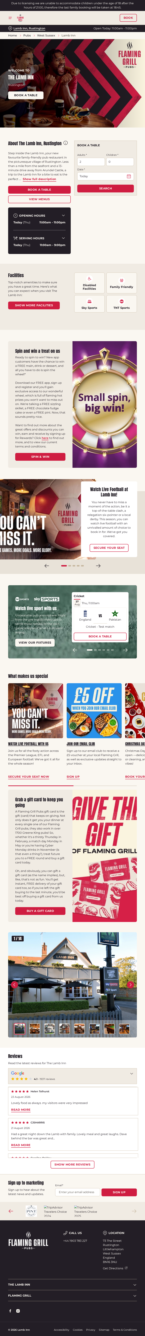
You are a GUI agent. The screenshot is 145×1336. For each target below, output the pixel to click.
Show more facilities (34, 305)
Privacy (90, 1329)
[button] (64, 565)
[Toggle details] (132, 1073)
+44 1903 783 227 (75, 1240)
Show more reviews (72, 1164)
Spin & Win (40, 456)
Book (128, 18)
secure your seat (109, 548)
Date (81, 169)
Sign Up (73, 776)
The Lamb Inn (19, 1284)
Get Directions (113, 1268)
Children (112, 155)
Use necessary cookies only (72, 704)
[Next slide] (98, 566)
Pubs (27, 35)
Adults (82, 155)
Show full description (39, 179)
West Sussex (46, 35)
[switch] (55, 680)
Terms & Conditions (125, 1329)
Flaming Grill (19, 1295)
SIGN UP (119, 1192)
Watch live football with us (28, 744)
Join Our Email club (81, 744)
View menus (39, 199)
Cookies (78, 1329)
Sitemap (104, 1329)
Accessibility (61, 1329)
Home (12, 35)
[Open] (10, 18)
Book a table (25, 95)
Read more (21, 1109)
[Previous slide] (47, 566)
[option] (19, 1028)
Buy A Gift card (40, 911)
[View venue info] (65, 144)
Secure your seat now (28, 776)
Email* (59, 1185)
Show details (126, 693)
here (45, 438)
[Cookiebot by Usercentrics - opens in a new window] (125, 628)
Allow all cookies (118, 704)
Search (105, 188)
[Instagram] (18, 1311)
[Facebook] (10, 1311)
